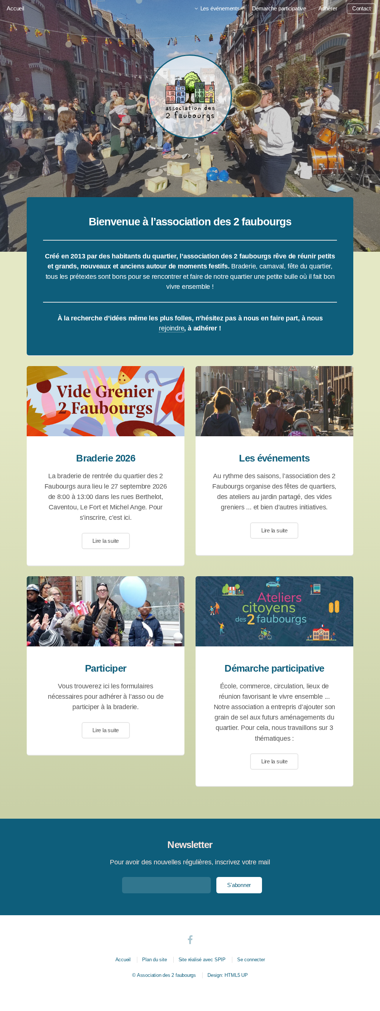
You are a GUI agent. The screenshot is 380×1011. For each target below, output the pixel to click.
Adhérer (327, 9)
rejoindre (171, 328)
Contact (361, 9)
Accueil (15, 9)
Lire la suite (105, 541)
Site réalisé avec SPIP (202, 959)
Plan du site (154, 959)
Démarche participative (279, 9)
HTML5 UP (236, 975)
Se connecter (251, 959)
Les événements (220, 9)
